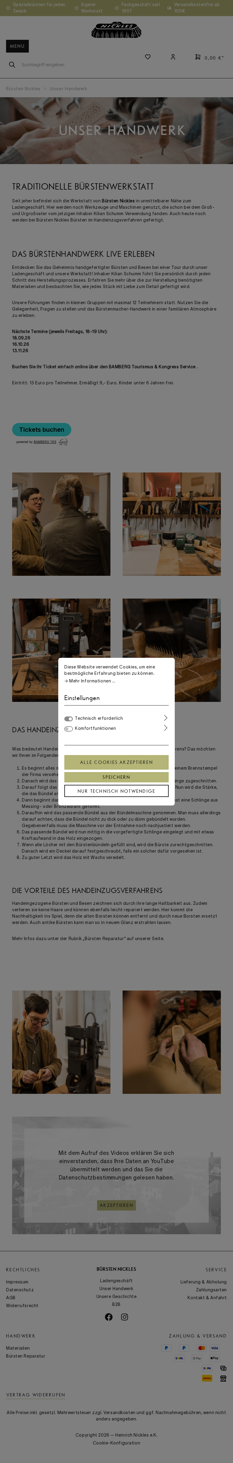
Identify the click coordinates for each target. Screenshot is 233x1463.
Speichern (116, 777)
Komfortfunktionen (95, 728)
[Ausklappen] (166, 718)
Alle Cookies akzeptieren (116, 762)
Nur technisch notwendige (117, 791)
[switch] (68, 728)
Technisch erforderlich (99, 718)
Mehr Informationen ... (92, 680)
